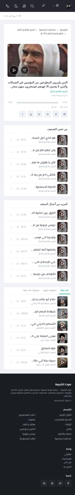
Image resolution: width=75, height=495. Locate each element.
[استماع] (14, 70)
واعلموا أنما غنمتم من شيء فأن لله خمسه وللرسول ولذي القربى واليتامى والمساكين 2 (43, 250)
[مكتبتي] (24, 6)
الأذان (68, 429)
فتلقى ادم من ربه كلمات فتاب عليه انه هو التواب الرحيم (42, 175)
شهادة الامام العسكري (43, 312)
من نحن (67, 462)
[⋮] (11, 140)
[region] (37, 331)
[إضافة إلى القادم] (47, 114)
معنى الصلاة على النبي (42, 336)
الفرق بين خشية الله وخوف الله (43, 213)
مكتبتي (67, 454)
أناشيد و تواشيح (27, 429)
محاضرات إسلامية (47, 30)
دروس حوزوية (28, 434)
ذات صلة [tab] (64, 290)
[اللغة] (7, 6)
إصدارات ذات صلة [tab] (31, 290)
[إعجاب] (25, 70)
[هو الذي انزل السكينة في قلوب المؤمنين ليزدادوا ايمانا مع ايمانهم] (22, 114)
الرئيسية (64, 30)
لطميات (31, 420)
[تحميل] (30, 114)
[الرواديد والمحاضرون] (43, 6)
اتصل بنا (67, 467)
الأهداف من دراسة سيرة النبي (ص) (43, 274)
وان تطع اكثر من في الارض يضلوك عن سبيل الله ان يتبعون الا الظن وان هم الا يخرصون (43, 150)
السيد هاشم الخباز (26, 30)
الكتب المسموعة (27, 439)
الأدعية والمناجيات (63, 420)
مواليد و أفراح (29, 424)
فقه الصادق (48, 349)
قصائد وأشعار (64, 434)
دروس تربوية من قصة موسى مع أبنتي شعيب (42, 225)
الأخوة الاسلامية (46, 187)
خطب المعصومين (27, 415)
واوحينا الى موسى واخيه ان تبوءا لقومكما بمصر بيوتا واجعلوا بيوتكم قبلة (43, 238)
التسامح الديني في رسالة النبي (42, 324)
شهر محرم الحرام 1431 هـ (51, 33)
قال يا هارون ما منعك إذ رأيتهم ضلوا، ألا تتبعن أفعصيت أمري (43, 163)
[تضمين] (39, 114)
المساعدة (66, 459)
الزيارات (68, 424)
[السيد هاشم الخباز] (56, 114)
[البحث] (32, 6)
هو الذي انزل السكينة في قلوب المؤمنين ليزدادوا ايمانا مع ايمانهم (43, 138)
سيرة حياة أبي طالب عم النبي (43, 361)
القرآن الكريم (65, 415)
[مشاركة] (64, 114)
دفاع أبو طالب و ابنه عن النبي (42, 300)
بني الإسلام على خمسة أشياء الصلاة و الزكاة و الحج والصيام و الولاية (43, 262)
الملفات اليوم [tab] (49, 290)
